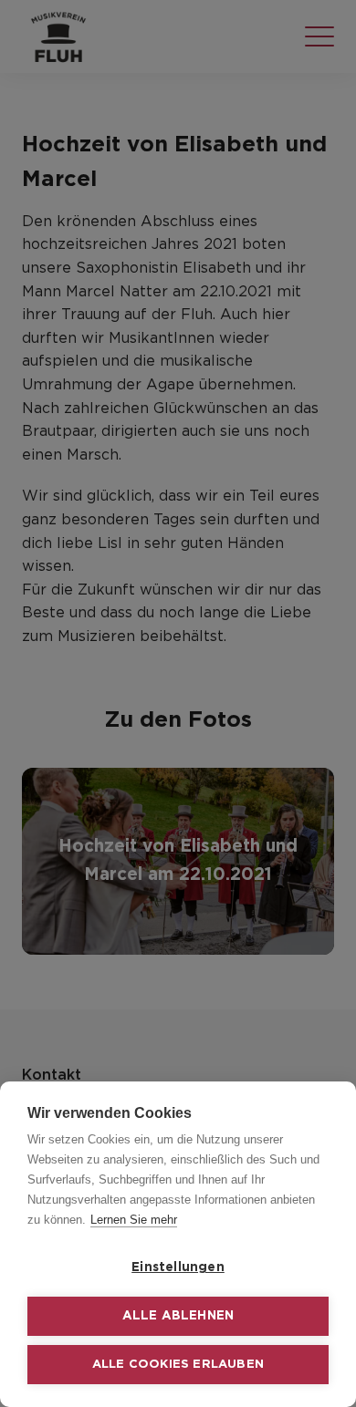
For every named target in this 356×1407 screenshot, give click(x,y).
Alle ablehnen (178, 1315)
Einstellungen (178, 1267)
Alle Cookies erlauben (178, 1365)
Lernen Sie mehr (133, 1219)
